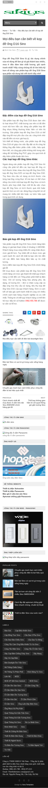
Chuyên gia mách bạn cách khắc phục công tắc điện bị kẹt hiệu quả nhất (23, 389)
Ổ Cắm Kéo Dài (11, 699)
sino (23, 727)
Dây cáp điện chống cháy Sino (17, 654)
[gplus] (40, 2)
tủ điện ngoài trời (35, 745)
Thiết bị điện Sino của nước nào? (29, 613)
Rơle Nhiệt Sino (11, 727)
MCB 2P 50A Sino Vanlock (15, 681)
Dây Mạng (37, 654)
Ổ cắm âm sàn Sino (13, 686)
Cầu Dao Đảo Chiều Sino (14, 640)
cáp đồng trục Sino (12, 635)
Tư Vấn (13, 31)
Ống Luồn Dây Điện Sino (27, 704)
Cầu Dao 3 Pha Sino (32, 635)
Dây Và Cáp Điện (11, 658)
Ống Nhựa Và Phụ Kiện (14, 709)
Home (5, 31)
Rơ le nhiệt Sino (32, 722)
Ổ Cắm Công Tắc (32, 686)
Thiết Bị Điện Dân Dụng (14, 736)
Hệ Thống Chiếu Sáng (13, 667)
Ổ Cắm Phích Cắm (28, 699)
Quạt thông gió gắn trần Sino (17, 713)
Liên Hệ (7, 676)
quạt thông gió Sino (13, 722)
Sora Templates (28, 785)
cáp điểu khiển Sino (23, 631)
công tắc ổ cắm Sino (33, 649)
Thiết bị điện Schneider (13, 488)
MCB (17, 676)
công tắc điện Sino (12, 649)
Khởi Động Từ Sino (35, 672)
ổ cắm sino (9, 704)
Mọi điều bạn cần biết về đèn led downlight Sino (23, 339)
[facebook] (36, 2)
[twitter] (44, 2)
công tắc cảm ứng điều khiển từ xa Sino (21, 644)
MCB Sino (33, 681)
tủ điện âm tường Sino (14, 745)
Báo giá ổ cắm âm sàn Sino (15, 494)
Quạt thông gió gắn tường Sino (17, 718)
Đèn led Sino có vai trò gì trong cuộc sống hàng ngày (23, 363)
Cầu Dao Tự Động (35, 640)
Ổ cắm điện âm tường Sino (16, 695)
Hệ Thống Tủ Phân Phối (14, 672)
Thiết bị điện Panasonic (13, 491)
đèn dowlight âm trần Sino (15, 663)
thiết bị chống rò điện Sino (16, 731)
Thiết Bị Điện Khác (34, 736)
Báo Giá (8, 631)
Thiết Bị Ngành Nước (13, 741)
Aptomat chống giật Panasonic (17, 496)
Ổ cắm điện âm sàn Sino (15, 690)
